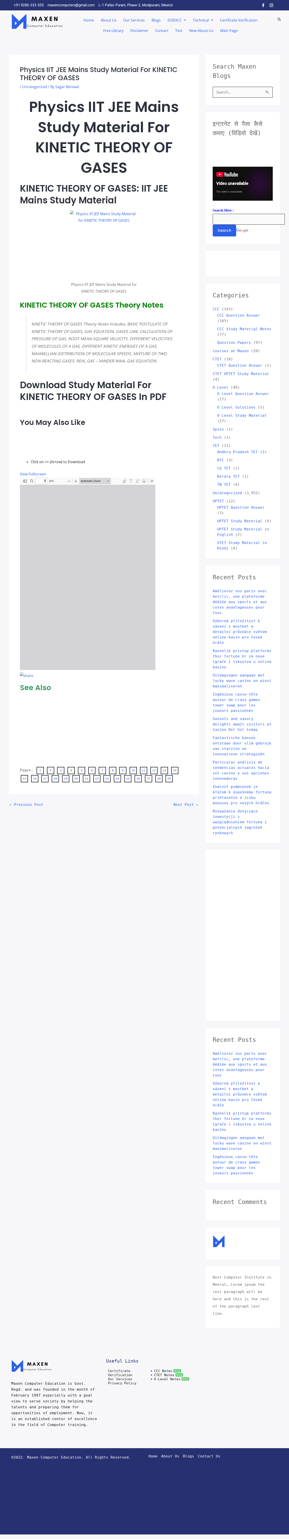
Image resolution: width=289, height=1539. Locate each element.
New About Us (201, 30)
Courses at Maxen (231, 351)
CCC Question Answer (238, 315)
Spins (218, 429)
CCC (216, 309)
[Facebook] (263, 5)
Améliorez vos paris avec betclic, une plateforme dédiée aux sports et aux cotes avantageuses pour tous (240, 602)
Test (178, 30)
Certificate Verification (239, 20)
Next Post (185, 805)
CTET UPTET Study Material (241, 374)
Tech (217, 437)
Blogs (156, 20)
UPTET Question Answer (241, 507)
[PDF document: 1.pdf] (87, 573)
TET (216, 445)
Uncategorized (34, 86)
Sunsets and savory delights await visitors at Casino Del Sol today (242, 724)
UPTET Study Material (239, 521)
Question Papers (234, 342)
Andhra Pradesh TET (237, 452)
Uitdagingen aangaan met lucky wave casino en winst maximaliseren (242, 680)
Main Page (229, 30)
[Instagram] (271, 5)
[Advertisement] (38, 441)
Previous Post (26, 805)
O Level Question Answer (243, 394)
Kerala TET (228, 476)
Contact (161, 30)
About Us (109, 20)
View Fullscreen (33, 474)
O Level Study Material (242, 415)
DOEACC (175, 20)
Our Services (134, 20)
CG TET (224, 468)
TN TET (224, 484)
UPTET (218, 501)
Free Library (113, 30)
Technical (201, 20)
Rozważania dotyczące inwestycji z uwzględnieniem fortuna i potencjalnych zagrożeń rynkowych (240, 822)
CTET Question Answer (239, 365)
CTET (217, 359)
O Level (220, 387)
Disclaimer (139, 30)
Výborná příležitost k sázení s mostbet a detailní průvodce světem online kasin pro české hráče (240, 632)
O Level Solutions (236, 407)
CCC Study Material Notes (244, 329)
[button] (176, 20)
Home (89, 20)
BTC (220, 460)
